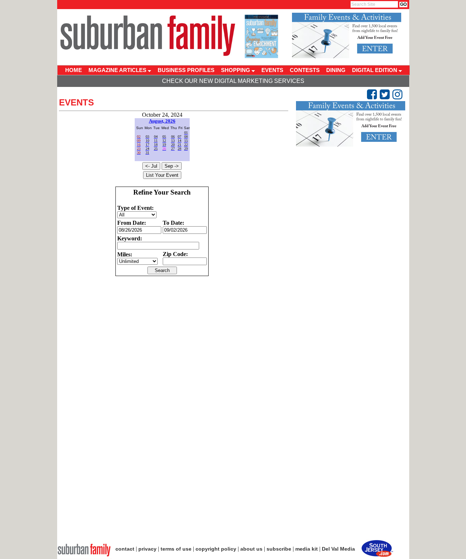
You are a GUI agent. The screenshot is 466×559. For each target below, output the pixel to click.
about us (251, 549)
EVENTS (272, 70)
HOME (73, 70)
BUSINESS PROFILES (186, 70)
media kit (306, 549)
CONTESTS (305, 70)
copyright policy (216, 549)
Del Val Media (338, 549)
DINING (335, 70)
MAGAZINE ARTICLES (118, 70)
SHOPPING (236, 70)
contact (124, 549)
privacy (147, 549)
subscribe (278, 549)
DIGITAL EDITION (375, 70)
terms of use (176, 549)
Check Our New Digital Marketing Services (233, 81)
